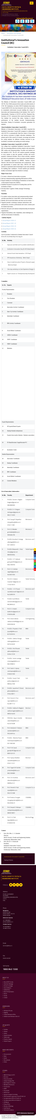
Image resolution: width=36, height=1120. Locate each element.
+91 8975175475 (7, 928)
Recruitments (7, 1060)
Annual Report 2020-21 (9, 220)
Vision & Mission (7, 988)
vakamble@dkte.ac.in (13, 721)
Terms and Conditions (9, 1110)
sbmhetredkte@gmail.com (14, 602)
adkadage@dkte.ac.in (13, 542)
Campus (5, 1031)
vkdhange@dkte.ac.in (13, 641)
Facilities (6, 1029)
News (5, 1056)
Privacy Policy (7, 1104)
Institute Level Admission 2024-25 (11, 1016)
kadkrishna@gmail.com (13, 612)
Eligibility (6, 1012)
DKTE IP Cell (6, 1092)
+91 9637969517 (7, 927)
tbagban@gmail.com (13, 502)
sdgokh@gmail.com (12, 572)
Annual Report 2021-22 (9, 223)
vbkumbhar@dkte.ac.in (13, 780)
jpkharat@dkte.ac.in (12, 691)
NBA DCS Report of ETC (9, 1075)
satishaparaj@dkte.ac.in (14, 671)
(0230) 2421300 (6, 912)
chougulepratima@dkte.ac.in (15, 800)
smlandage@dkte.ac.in (13, 661)
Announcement (7, 1054)
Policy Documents (8, 1079)
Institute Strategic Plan (9, 1081)
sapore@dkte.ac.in (12, 701)
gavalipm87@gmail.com (14, 751)
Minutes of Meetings (8, 1106)
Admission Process (8, 1010)
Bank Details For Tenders (9, 1083)
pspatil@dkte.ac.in (12, 631)
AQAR (5, 1088)
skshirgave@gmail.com (13, 512)
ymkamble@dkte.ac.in (13, 770)
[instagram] (17, 885)
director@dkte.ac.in (7, 946)
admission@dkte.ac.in (8, 922)
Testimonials (6, 1037)
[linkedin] (21, 885)
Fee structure (7, 1086)
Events (5, 1058)
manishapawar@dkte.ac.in (14, 741)
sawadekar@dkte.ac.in (13, 760)
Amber (5, 1062)
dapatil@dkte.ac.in (12, 820)
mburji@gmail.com (12, 552)
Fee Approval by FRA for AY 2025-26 (12, 1098)
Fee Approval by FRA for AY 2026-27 (12, 1100)
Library (5, 1033)
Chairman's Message (8, 984)
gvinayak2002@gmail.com (14, 562)
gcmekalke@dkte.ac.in (13, 532)
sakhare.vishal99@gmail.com (15, 621)
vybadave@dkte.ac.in (13, 731)
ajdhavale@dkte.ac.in (13, 651)
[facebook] (10, 885)
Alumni (5, 993)
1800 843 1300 (10, 969)
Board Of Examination (9, 992)
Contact (5, 997)
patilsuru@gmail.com (13, 681)
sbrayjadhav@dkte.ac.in (14, 522)
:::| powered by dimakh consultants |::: (10, 1117)
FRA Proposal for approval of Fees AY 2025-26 (14, 1096)
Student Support (8, 1041)
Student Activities (8, 1035)
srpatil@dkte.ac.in (12, 790)
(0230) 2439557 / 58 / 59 (8, 914)
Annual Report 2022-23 (9, 226)
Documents (6, 1090)
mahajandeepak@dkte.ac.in (14, 810)
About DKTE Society (8, 982)
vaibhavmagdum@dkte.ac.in (15, 711)
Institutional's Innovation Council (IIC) (14, 857)
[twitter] (14, 885)
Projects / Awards (8, 1039)
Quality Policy (7, 990)
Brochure (6, 1077)
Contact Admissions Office (10, 1014)
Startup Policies (8, 860)
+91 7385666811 (7, 920)
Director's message (8, 986)
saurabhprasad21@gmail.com (15, 592)
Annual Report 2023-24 (9, 229)
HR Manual (6, 1102)
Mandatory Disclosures (9, 1084)
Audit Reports (7, 1108)
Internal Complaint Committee (11, 1094)
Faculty (5, 995)
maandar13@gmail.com (14, 582)
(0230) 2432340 (6, 915)
